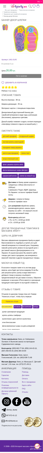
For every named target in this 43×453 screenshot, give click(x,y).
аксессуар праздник (10, 153)
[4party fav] (34, 6)
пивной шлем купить (9, 248)
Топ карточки (26, 307)
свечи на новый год (27, 176)
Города (35, 307)
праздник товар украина (12, 147)
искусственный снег (10, 159)
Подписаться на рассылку (12, 425)
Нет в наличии (21, 76)
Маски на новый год (13, 263)
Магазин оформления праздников (15, 240)
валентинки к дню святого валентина (16, 319)
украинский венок (10, 176)
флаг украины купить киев (13, 164)
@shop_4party (11, 410)
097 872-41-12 (11, 415)
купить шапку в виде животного (23, 273)
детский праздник (9, 136)
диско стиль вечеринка (11, 329)
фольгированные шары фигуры (15, 170)
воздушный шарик (26, 136)
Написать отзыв (12, 301)
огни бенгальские (9, 322)
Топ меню (17, 307)
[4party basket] (38, 6)
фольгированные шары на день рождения (18, 326)
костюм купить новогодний (13, 142)
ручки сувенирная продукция (13, 312)
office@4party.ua (11, 421)
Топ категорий (7, 307)
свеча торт (25, 153)
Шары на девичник (12, 235)
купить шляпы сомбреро (11, 315)
